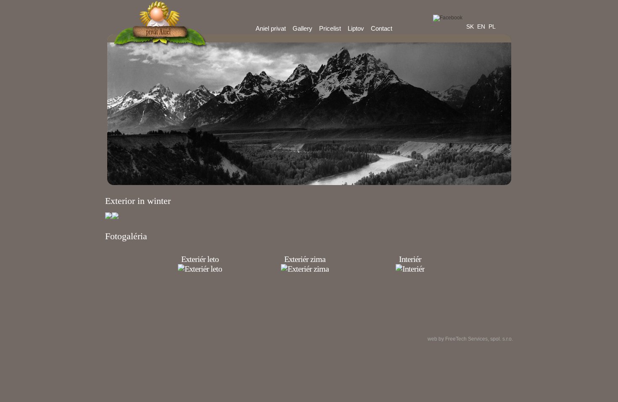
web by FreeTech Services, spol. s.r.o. (470, 339)
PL (492, 26)
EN (481, 26)
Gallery (302, 28)
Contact (381, 28)
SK (470, 26)
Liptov (356, 28)
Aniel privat (271, 28)
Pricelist (330, 28)
